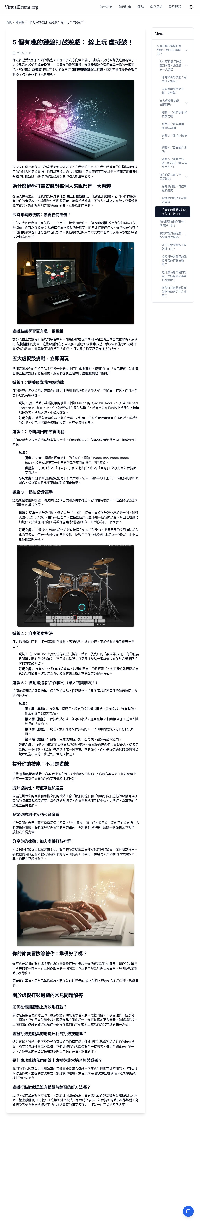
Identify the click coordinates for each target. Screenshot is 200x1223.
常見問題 (175, 7)
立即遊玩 (76, 172)
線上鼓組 (91, 981)
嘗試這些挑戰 (104, 1073)
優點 (141, 7)
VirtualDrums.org (21, 7)
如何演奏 (125, 7)
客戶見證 (156, 7)
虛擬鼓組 (85, 368)
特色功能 (106, 7)
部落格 (20, 22)
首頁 (9, 22)
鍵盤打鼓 (132, 749)
